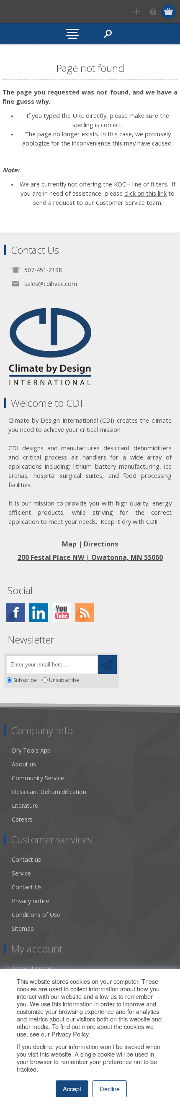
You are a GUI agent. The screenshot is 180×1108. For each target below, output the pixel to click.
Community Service (38, 778)
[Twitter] (38, 612)
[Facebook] (15, 612)
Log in (153, 11)
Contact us (26, 859)
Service (21, 873)
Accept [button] (72, 1088)
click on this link (145, 193)
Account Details (33, 969)
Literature (25, 805)
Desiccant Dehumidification (49, 792)
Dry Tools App (31, 750)
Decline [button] (110, 1088)
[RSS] (84, 612)
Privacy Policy (69, 1033)
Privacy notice (30, 901)
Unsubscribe (64, 680)
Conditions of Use (36, 915)
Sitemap (23, 928)
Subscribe (25, 680)
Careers (22, 819)
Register (136, 11)
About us (24, 764)
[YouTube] (61, 612)
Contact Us (27, 887)
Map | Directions (90, 544)
